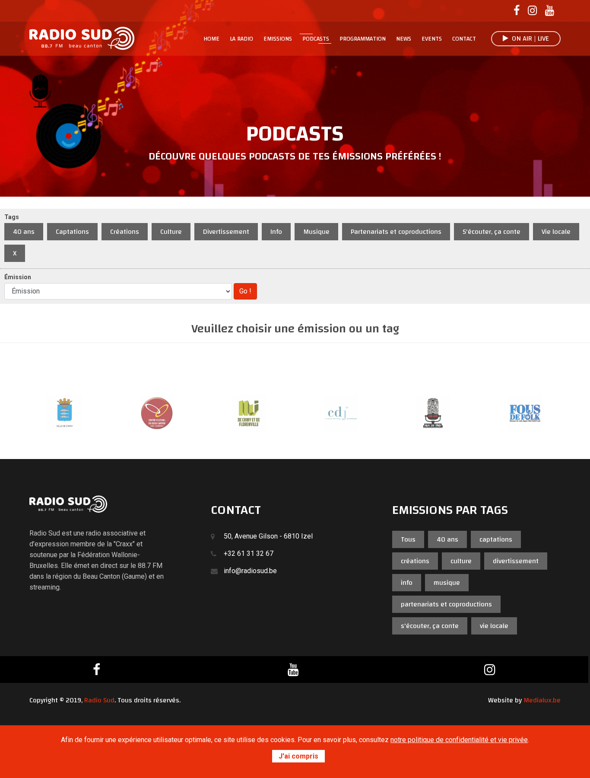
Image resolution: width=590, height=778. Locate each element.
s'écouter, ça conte (430, 625)
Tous (408, 539)
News (403, 39)
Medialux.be (542, 700)
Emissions (277, 39)
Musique (316, 231)
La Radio (241, 39)
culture (461, 561)
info (406, 582)
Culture (171, 231)
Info (276, 231)
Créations (124, 231)
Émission (17, 277)
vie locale (494, 625)
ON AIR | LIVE (528, 38)
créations (415, 561)
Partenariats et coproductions (396, 231)
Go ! (245, 291)
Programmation (362, 39)
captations (495, 539)
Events (432, 39)
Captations (72, 231)
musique (447, 582)
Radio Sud (99, 700)
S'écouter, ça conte (491, 231)
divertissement (516, 561)
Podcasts (315, 39)
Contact (464, 39)
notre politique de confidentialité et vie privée (459, 740)
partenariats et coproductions (446, 604)
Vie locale (556, 231)
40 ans (24, 231)
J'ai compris (298, 756)
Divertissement (226, 231)
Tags (11, 217)
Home (211, 39)
